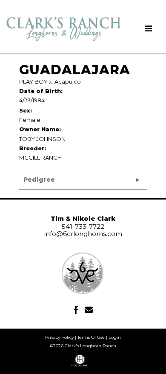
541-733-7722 (83, 226)
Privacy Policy (59, 337)
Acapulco (67, 81)
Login (115, 337)
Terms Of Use (91, 337)
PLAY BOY (33, 81)
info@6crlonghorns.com (83, 234)
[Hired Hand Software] (80, 363)
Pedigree (39, 179)
